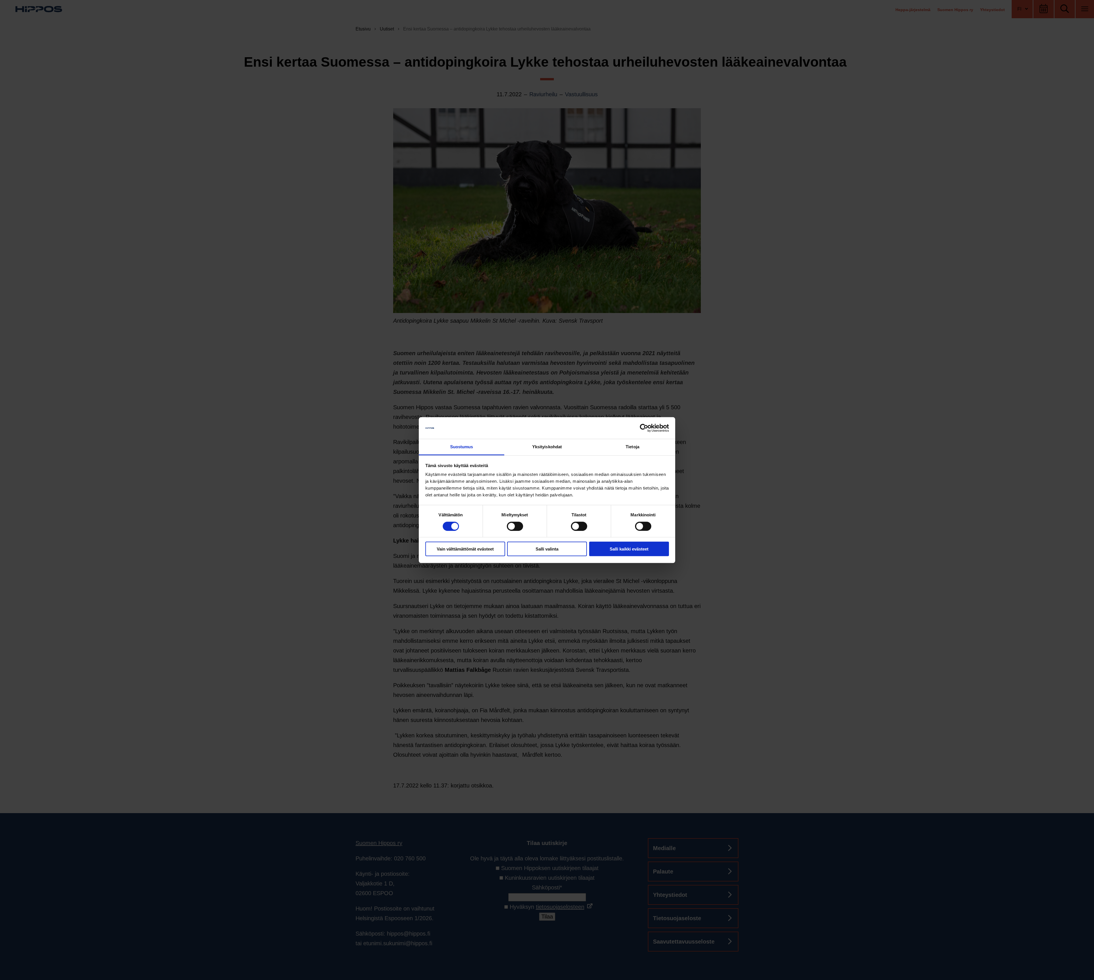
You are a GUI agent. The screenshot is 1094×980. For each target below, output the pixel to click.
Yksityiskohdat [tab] (547, 446)
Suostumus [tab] (461, 446)
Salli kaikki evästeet (629, 549)
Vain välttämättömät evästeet (465, 549)
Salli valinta (547, 549)
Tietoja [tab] (632, 446)
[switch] (515, 526)
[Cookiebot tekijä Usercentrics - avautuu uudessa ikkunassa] (644, 428)
